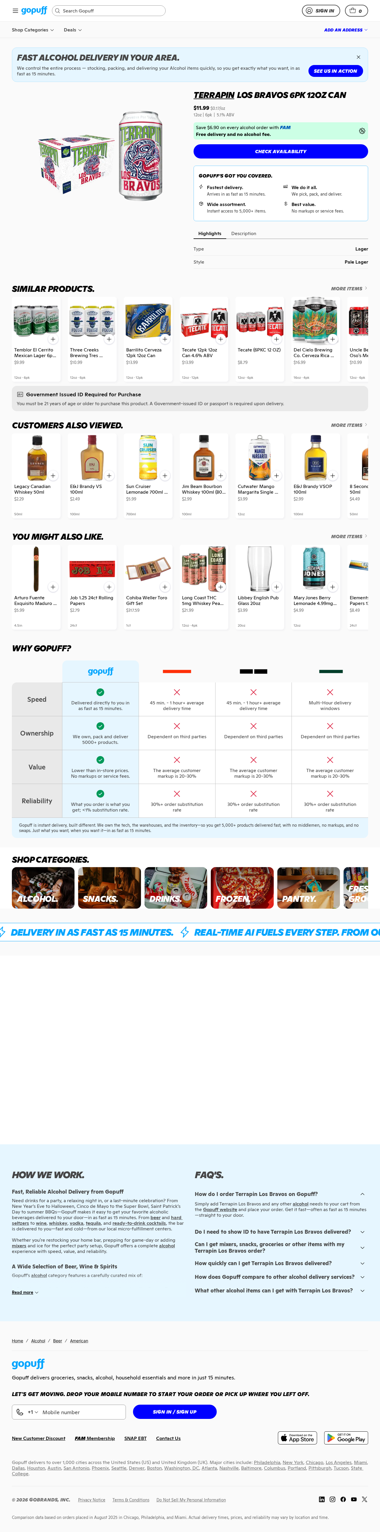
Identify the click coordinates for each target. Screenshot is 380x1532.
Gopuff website (220, 1209)
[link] (34, 10)
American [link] (79, 1340)
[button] (356, 11)
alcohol (300, 1204)
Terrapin (214, 95)
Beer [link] (57, 1340)
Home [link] (17, 1340)
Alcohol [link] (38, 1340)
